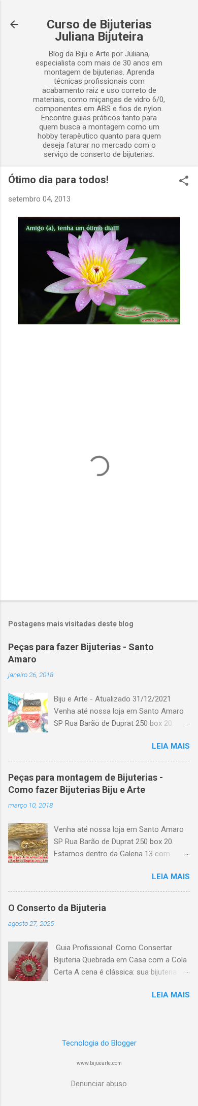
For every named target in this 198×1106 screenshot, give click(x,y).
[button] (184, 182)
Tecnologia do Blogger (99, 1043)
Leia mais (171, 746)
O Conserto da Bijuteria (57, 907)
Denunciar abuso (99, 1083)
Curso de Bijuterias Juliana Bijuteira (99, 30)
